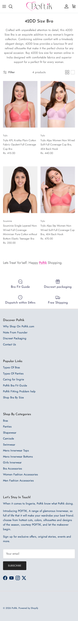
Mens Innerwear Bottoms (18, 456)
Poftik (43, 262)
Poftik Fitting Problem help (19, 391)
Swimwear (9, 445)
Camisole (8, 438)
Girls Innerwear (12, 462)
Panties (7, 426)
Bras (5, 421)
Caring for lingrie (13, 379)
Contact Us (9, 344)
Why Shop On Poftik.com (18, 326)
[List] (72, 72)
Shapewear (9, 433)
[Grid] (67, 72)
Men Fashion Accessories (18, 480)
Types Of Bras (11, 367)
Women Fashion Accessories (20, 474)
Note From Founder (15, 332)
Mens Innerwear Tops (16, 450)
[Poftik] (39, 6)
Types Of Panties (13, 373)
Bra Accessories (12, 468)
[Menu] (4, 6)
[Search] (12, 6)
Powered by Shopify (28, 608)
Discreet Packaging (14, 338)
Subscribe (14, 565)
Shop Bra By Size (13, 397)
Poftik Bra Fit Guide (15, 385)
